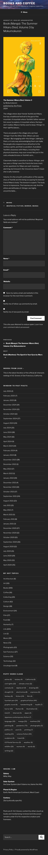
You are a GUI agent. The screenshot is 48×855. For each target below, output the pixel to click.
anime (8, 679)
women (21, 747)
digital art (21, 688)
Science (6, 656)
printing (28, 730)
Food (5, 620)
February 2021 (9, 519)
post (18, 730)
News (5, 643)
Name (6, 259)
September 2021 (10, 496)
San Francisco (8, 652)
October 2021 (8, 492)
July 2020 (7, 551)
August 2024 (8, 423)
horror (28, 206)
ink (7, 713)
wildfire (9, 747)
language (10, 721)
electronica (21, 692)
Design (6, 606)
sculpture (10, 738)
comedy (9, 688)
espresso (35, 692)
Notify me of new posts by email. (16, 312)
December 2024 (9, 405)
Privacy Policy (8, 850)
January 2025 (8, 400)
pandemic (21, 726)
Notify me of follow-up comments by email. (20, 304)
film (29, 696)
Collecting (7, 597)
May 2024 (7, 437)
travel (20, 738)
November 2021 (9, 487)
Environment (8, 611)
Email (6, 270)
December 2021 (9, 483)
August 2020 (8, 547)
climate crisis (25, 684)
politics (9, 730)
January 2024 (8, 455)
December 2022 (9, 464)
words (31, 747)
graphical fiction (15, 206)
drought (9, 692)
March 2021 (8, 515)
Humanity (7, 624)
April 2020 (7, 565)
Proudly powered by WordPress (26, 850)
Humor (19, 709)
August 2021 (8, 501)
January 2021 (8, 524)
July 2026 (7, 391)
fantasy (9, 696)
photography (36, 726)
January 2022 (8, 478)
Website (6, 281)
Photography (8, 647)
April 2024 (7, 441)
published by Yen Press (12, 106)
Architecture (8, 579)
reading (9, 734)
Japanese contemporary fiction (18, 717)
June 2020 (7, 556)
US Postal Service (13, 742)
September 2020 (10, 542)
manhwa (35, 721)
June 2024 (7, 432)
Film (5, 615)
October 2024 (8, 414)
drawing (33, 688)
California (30, 679)
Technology (8, 661)
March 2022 (8, 473)
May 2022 (7, 469)
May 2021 (7, 510)
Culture (6, 602)
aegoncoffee (27, 20)
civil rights (10, 684)
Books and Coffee (19, 3)
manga (35, 206)
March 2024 (8, 446)
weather (28, 742)
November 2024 (9, 409)
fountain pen (11, 700)
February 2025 (9, 396)
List (4, 634)
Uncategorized (9, 666)
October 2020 (8, 537)
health (38, 705)
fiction (20, 696)
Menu (25, 12)
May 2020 (7, 560)
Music (5, 638)
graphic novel (11, 705)
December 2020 (9, 528)
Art (4, 583)
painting (9, 726)
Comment (8, 228)
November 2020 (9, 533)
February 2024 (9, 451)
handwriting (26, 705)
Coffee (6, 593)
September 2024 (10, 419)
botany (19, 679)
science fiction (24, 734)
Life (4, 629)
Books (9, 202)
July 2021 (7, 505)
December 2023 (9, 460)
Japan (28, 713)
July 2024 (7, 428)
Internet (17, 713)
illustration (31, 709)
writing (9, 751)
